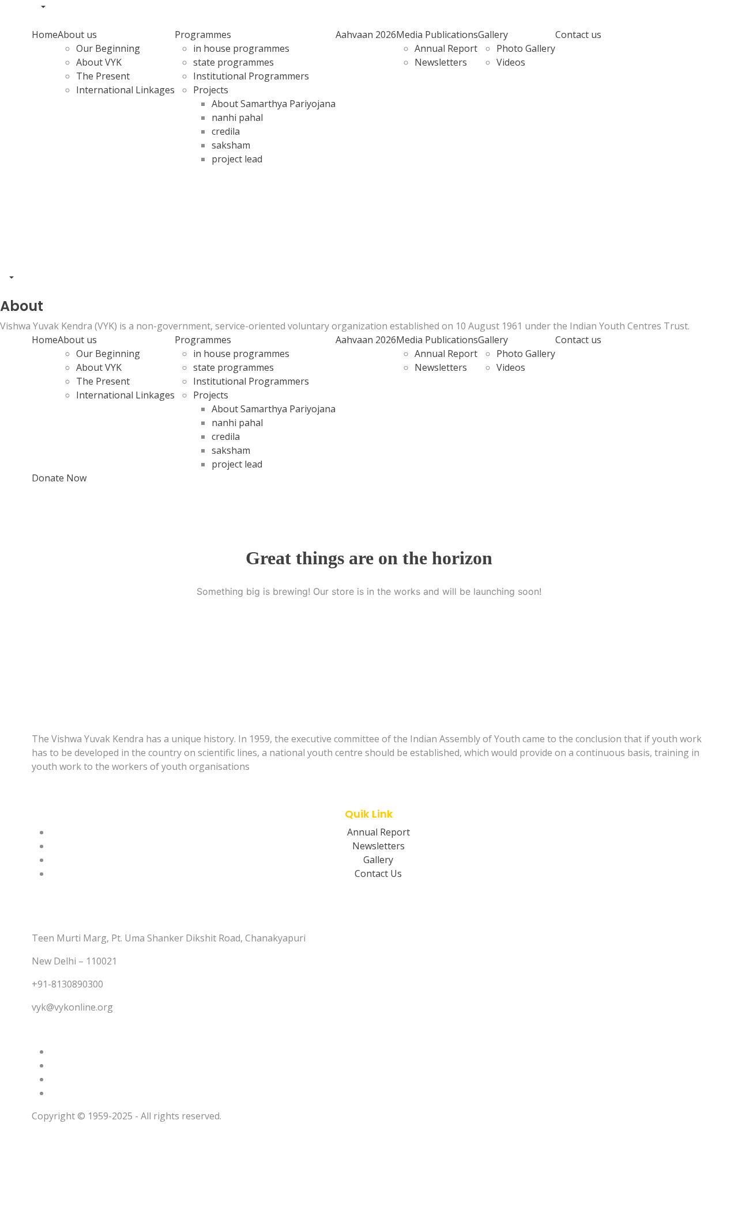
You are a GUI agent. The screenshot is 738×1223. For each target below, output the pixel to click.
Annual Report (446, 48)
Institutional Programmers (251, 76)
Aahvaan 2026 (366, 34)
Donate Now (59, 478)
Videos (510, 62)
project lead (237, 159)
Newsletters (441, 62)
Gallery (493, 34)
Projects (210, 89)
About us (77, 34)
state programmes (233, 62)
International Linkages (125, 89)
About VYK (99, 62)
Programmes (203, 34)
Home (45, 34)
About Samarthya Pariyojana (274, 103)
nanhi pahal (237, 117)
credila (226, 131)
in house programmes (241, 48)
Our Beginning (108, 48)
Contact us (578, 34)
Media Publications (437, 34)
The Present (103, 76)
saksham (231, 145)
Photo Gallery (525, 48)
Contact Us (378, 873)
